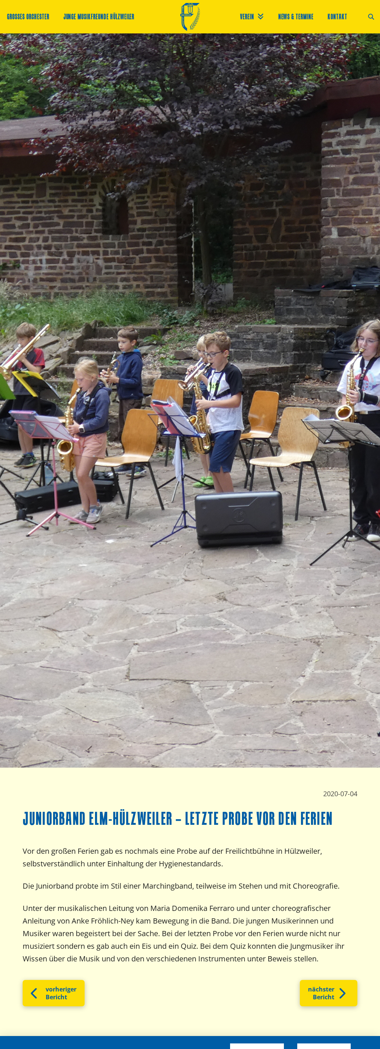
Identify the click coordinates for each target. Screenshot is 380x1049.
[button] (371, 17)
